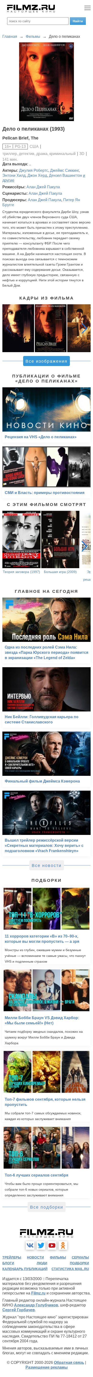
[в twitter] (41, 1245)
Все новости (47, 865)
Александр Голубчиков (36, 1305)
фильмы (58, 1257)
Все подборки (46, 1207)
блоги (8, 1263)
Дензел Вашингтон (65, 175)
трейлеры (11, 1257)
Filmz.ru (38, 1293)
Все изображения (46, 361)
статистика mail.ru (70, 1269)
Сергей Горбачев (18, 1310)
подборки (79, 1263)
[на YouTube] (52, 1245)
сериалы (80, 1257)
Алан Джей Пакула (43, 187)
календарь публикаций (24, 1269)
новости (35, 1257)
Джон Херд (37, 175)
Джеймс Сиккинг (64, 170)
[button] (84, 328)
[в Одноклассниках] (63, 1245)
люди (42, 1263)
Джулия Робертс (33, 170)
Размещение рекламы (47, 1367)
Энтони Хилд (14, 175)
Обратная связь (69, 1362)
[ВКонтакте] (30, 1245)
